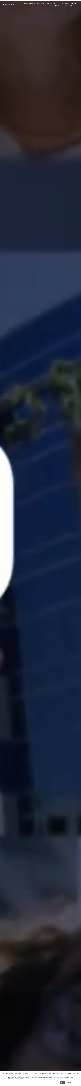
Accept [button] (62, 1082)
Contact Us (65, 5)
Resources (73, 3)
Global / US (72, 5)
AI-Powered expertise (28, 3)
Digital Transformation (51, 3)
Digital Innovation (65, 3)
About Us (57, 5)
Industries (39, 3)
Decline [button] (69, 1082)
